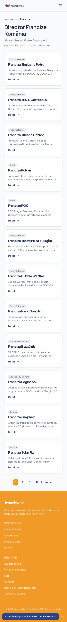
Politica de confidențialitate (20, 587)
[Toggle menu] (60, 6)
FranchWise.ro (12, 529)
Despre (8, 547)
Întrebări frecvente (15, 569)
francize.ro (10, 19)
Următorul (42, 482)
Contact (9, 581)
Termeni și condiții (14, 593)
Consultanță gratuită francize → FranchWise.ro (30, 616)
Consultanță (11, 535)
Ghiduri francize (13, 563)
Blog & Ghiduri (12, 541)
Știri (6, 575)
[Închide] (63, 616)
